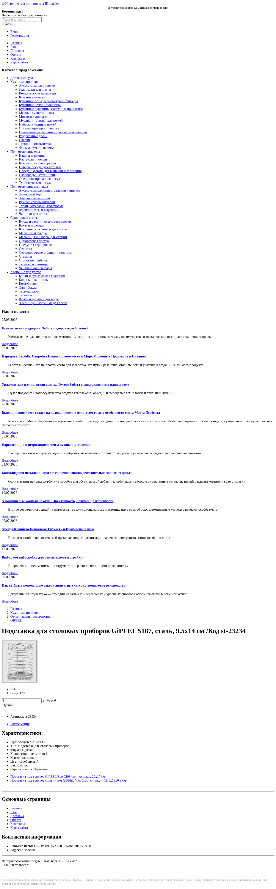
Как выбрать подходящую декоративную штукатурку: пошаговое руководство (63, 585)
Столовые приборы (33, 260)
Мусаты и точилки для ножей (41, 120)
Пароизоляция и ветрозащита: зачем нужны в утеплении (46, 445)
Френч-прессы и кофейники (39, 210)
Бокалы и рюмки (31, 225)
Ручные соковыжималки (37, 202)
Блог (13, 47)
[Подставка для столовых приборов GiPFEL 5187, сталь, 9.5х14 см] (20, 681)
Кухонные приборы (24, 81)
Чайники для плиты (33, 214)
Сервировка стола (23, 217)
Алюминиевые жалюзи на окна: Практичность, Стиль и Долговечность (57, 501)
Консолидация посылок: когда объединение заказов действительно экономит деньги (67, 473)
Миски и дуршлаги (33, 116)
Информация (20, 724)
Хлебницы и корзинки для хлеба (43, 303)
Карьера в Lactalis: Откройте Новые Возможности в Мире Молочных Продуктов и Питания (74, 356)
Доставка (17, 50)
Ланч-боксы (28, 287)
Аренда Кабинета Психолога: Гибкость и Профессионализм (48, 529)
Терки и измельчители (35, 144)
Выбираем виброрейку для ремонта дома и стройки (42, 557)
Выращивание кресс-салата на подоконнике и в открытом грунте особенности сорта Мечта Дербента (81, 412)
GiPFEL (16, 620)
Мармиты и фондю (33, 233)
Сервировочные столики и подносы (45, 252)
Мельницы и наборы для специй (43, 237)
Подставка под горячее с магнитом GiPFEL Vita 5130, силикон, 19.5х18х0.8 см (68, 780)
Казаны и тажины (32, 155)
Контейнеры (28, 283)
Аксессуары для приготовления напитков (49, 190)
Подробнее (10, 344)
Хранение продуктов (25, 272)
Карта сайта (19, 62)
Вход (14, 31)
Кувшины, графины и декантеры (43, 229)
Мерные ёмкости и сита (36, 113)
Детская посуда (21, 78)
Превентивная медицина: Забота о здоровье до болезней (45, 328)
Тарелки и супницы (33, 264)
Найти (7, 24)
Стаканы (25, 256)
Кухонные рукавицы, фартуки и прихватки (51, 109)
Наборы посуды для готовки (40, 167)
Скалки (24, 140)
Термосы (25, 295)
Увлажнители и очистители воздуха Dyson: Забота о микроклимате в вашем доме (65, 384)
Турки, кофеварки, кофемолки (41, 206)
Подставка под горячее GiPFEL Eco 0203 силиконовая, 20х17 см (57, 776)
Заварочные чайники (34, 198)
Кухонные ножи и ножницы (40, 105)
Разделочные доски (33, 136)
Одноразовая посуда (34, 241)
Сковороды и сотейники (37, 175)
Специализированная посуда (40, 179)
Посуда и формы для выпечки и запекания (50, 171)
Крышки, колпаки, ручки (37, 163)
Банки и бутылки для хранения (42, 276)
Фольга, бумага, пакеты (36, 147)
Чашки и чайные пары (35, 268)
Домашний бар (30, 194)
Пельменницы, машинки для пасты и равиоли (53, 132)
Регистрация (19, 35)
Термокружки (29, 291)
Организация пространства (39, 128)
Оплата (15, 54)
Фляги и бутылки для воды (39, 299)
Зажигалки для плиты (35, 89)
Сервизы (25, 248)
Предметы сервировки (35, 245)
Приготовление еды (25, 151)
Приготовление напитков (29, 186)
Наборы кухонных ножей (37, 124)
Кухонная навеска (32, 97)
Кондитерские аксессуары (38, 93)
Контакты (17, 58)
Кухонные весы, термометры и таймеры (48, 101)
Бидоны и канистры (34, 280)
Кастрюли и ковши (33, 159)
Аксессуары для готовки (37, 85)
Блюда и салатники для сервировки (45, 221)
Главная (16, 43)
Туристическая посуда (35, 182)
